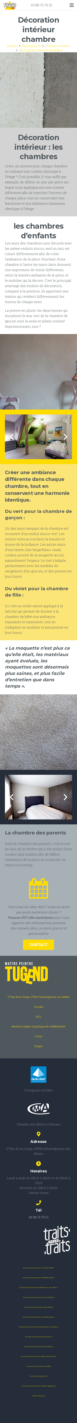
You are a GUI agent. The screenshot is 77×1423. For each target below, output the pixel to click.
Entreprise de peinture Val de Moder (38, 1268)
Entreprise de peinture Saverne (38, 1337)
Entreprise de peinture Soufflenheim (38, 1317)
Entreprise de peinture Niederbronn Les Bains (38, 1327)
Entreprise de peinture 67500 (38, 1366)
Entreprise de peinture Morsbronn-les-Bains (38, 1287)
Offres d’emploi (38, 1396)
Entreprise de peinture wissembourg (38, 1297)
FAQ (38, 1016)
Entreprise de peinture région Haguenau (38, 1386)
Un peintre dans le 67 (38, 1376)
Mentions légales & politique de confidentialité (38, 1026)
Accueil (38, 1007)
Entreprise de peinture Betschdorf (38, 1307)
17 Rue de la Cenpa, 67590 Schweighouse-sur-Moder (39, 997)
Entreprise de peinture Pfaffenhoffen (38, 1278)
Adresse (38, 1141)
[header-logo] (9, 5)
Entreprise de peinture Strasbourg (38, 1346)
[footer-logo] (38, 973)
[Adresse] (38, 1134)
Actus (38, 1036)
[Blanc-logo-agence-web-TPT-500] (38, 1240)
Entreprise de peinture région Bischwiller (38, 1356)
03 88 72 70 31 (41, 5)
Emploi (38, 1046)
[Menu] (71, 5)
